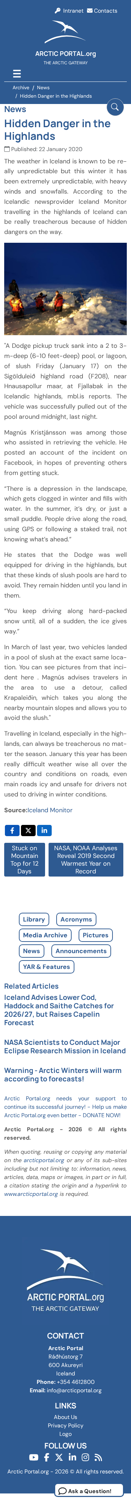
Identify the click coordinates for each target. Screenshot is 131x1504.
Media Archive (45, 935)
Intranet (71, 10)
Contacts (105, 10)
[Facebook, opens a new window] (12, 830)
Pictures (96, 935)
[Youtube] (33, 1457)
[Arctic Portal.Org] (66, 33)
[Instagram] (85, 1457)
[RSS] (98, 1457)
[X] (59, 1457)
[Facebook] (46, 1457)
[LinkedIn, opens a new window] (44, 830)
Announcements (81, 951)
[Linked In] (72, 1457)
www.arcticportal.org (31, 1194)
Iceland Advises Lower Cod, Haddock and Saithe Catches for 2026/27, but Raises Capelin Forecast (59, 1009)
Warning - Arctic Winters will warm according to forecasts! (63, 1074)
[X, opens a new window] (28, 830)
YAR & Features (46, 967)
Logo (65, 1434)
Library (34, 919)
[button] (115, 107)
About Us (65, 1417)
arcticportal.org (44, 1160)
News (31, 951)
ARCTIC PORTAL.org (65, 53)
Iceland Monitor (50, 810)
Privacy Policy (65, 1425)
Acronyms (76, 919)
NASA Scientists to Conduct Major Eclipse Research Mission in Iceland (65, 1046)
